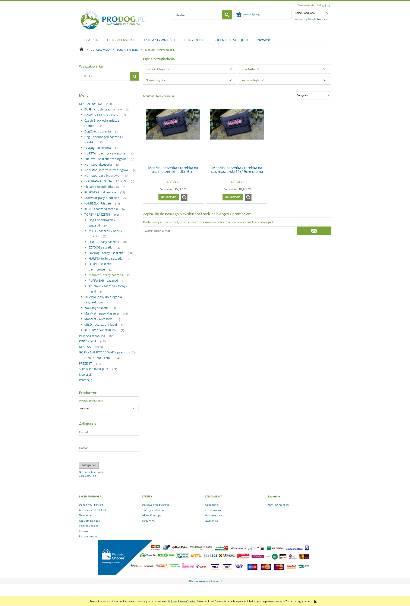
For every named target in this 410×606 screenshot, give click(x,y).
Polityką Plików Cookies (182, 601)
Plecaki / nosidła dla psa (101, 187)
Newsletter (85, 515)
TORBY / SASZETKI (97, 214)
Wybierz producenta (91, 400)
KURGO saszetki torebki (101, 209)
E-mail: (84, 432)
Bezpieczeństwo (88, 536)
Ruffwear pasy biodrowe (101, 198)
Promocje (85, 380)
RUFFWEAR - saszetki (103, 280)
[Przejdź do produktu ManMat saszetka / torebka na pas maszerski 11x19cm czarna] (237, 135)
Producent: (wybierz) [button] (158, 69)
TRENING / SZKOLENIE (95, 358)
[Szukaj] (227, 14)
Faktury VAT (149, 520)
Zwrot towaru (213, 510)
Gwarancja (211, 520)
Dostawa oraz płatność (155, 504)
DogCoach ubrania (97, 131)
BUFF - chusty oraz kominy (103, 109)
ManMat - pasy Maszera (101, 313)
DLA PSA (85, 347)
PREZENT (85, 363)
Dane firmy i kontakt (91, 504)
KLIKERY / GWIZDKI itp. (100, 330)
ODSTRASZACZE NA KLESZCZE (105, 181)
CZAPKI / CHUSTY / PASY (101, 115)
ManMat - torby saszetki (106, 275)
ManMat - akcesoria (98, 319)
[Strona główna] (113, 19)
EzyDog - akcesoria (97, 148)
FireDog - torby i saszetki (106, 253)
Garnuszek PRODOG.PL (93, 510)
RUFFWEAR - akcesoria (100, 192)
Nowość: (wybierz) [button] (156, 80)
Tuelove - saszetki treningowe (105, 159)
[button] (184, 197)
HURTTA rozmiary (278, 504)
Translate (322, 19)
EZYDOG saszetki (101, 247)
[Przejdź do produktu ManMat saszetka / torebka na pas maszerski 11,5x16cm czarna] (173, 135)
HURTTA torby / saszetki (106, 258)
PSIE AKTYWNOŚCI (92, 336)
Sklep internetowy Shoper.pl (205, 581)
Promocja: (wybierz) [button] (252, 80)
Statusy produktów (153, 510)
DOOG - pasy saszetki (104, 242)
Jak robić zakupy (151, 515)
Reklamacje (212, 504)
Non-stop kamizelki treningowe (106, 170)
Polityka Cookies (88, 526)
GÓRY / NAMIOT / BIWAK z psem (102, 352)
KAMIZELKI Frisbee (97, 203)
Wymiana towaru (215, 515)
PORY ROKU (87, 341)
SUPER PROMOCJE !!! (93, 369)
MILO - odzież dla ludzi (100, 324)
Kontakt (83, 531)
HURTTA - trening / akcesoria (104, 153)
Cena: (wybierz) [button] (250, 69)
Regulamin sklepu (89, 520)
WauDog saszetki (96, 308)
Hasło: (83, 448)
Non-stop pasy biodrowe (101, 176)
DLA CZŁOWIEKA (90, 104)
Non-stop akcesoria (98, 164)
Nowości (85, 374)
